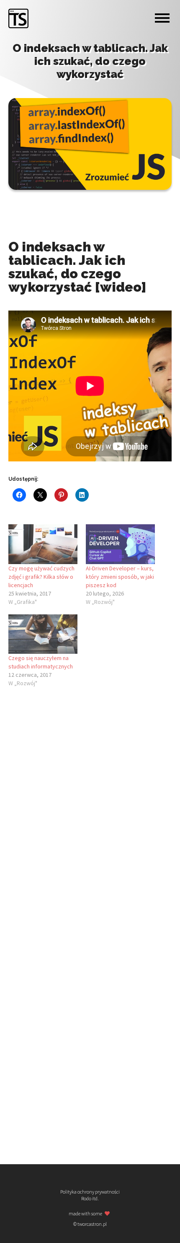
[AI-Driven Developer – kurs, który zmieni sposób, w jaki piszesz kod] (120, 544)
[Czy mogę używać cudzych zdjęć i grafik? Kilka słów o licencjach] (42, 544)
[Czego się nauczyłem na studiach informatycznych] (42, 634)
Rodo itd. (90, 1198)
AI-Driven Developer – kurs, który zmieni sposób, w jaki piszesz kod (120, 577)
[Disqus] (90, 809)
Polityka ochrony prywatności (90, 1191)
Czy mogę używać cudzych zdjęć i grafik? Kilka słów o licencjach (41, 577)
